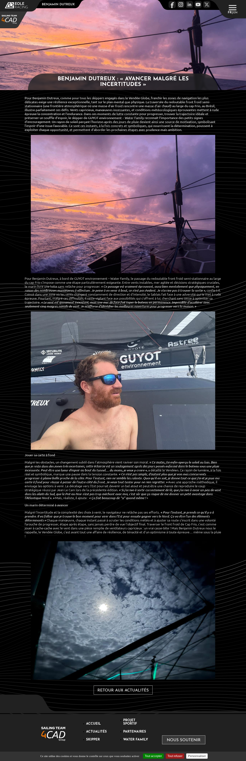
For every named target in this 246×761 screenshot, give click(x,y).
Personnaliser (197, 756)
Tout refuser (174, 756)
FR (230, 12)
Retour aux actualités (123, 690)
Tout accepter (153, 756)
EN (235, 12)
